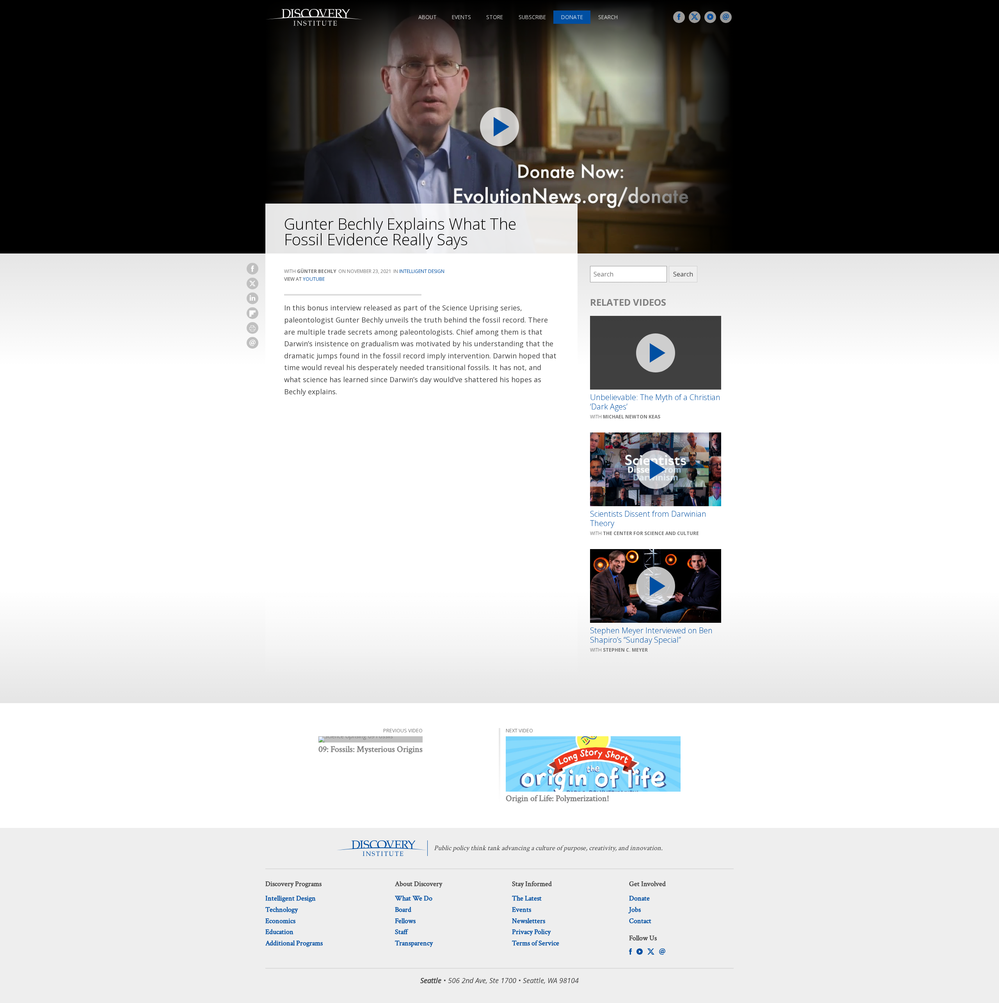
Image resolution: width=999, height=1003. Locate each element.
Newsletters (528, 920)
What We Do (413, 898)
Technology (281, 909)
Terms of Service (535, 943)
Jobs (635, 909)
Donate (572, 17)
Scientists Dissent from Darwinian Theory (648, 518)
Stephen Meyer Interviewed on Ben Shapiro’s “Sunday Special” (651, 635)
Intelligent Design (421, 271)
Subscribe (532, 17)
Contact (640, 920)
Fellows (405, 920)
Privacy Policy (531, 931)
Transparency (414, 943)
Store (494, 17)
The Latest (527, 898)
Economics (280, 920)
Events (461, 17)
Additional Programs (294, 943)
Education (279, 931)
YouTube (314, 279)
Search (608, 17)
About (427, 17)
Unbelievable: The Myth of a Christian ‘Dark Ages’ (655, 402)
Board (403, 909)
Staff (401, 931)
